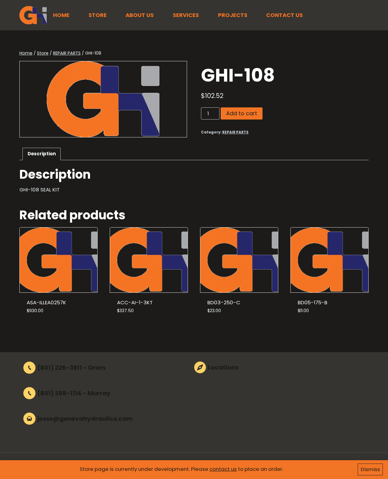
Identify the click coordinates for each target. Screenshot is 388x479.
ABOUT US (139, 15)
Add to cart (241, 113)
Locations (223, 367)
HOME (61, 15)
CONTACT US (284, 15)
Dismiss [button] (370, 469)
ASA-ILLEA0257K (46, 302)
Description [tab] (42, 153)
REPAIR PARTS (235, 132)
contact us (223, 469)
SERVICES (186, 15)
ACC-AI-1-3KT (135, 302)
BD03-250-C (223, 302)
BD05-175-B (312, 302)
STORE (98, 15)
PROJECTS (232, 15)
